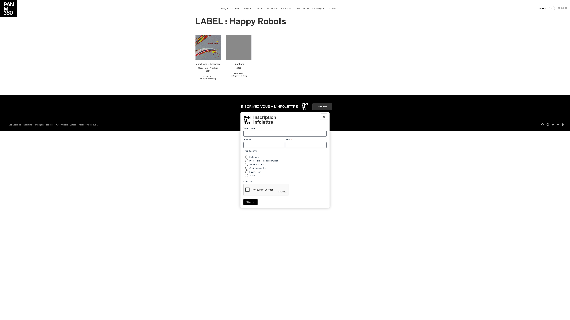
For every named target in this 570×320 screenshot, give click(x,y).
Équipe (73, 125)
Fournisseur (255, 172)
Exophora (239, 64)
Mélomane (254, 157)
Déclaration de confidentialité (21, 125)
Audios (297, 9)
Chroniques (318, 9)
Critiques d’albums (229, 9)
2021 (208, 71)
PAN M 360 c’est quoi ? (88, 125)
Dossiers (331, 9)
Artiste (252, 175)
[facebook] (559, 9)
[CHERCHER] (551, 8)
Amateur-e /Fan (256, 164)
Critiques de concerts (253, 9)
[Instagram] (562, 9)
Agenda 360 (272, 9)
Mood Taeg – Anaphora (208, 64)
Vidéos (306, 9)
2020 (238, 68)
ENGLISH (542, 9)
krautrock (208, 76)
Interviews (286, 9)
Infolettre (64, 125)
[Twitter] (553, 125)
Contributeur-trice (257, 168)
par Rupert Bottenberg (208, 79)
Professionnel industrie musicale (264, 161)
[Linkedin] (563, 125)
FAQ (56, 125)
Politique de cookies (44, 125)
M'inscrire (322, 106)
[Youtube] (566, 9)
